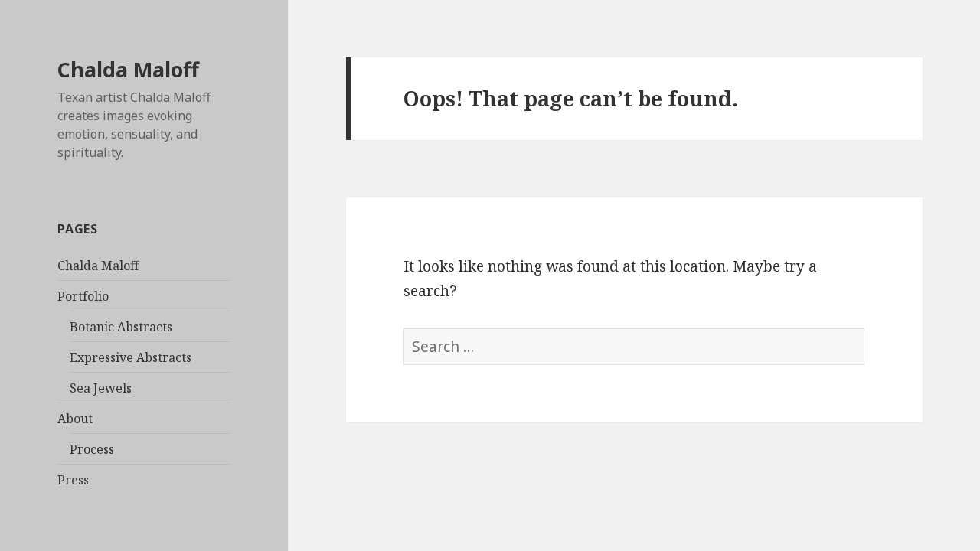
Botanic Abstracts (121, 326)
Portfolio (83, 296)
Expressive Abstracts (130, 357)
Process (92, 449)
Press (73, 479)
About (75, 418)
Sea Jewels (101, 388)
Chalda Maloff (128, 69)
